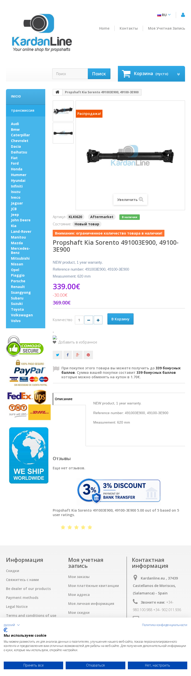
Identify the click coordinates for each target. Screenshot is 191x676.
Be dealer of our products (28, 588)
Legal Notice (17, 606)
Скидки (12, 571)
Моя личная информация (91, 603)
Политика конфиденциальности (164, 625)
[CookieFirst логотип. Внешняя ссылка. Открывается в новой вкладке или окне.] (5, 630)
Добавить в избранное (77, 342)
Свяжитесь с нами (22, 580)
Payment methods (22, 597)
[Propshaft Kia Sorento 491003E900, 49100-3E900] (63, 110)
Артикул (59, 216)
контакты (129, 28)
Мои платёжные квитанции (93, 585)
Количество (62, 319)
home (104, 28)
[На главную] (57, 92)
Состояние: (62, 224)
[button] (12, 625)
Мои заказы (79, 577)
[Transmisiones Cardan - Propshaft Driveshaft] (41, 34)
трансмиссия (22, 110)
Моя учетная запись (166, 28)
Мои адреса (79, 594)
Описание (63, 398)
